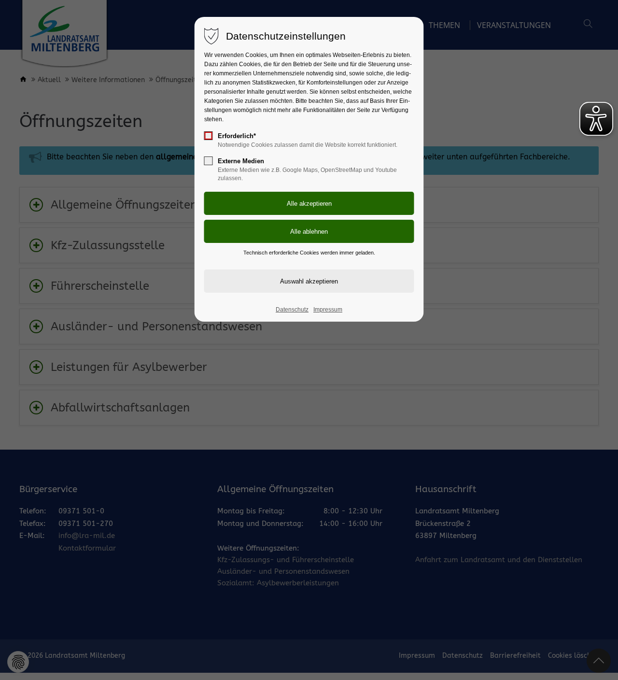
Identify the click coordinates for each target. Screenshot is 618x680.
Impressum (327, 309)
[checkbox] (208, 135)
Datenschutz (292, 309)
